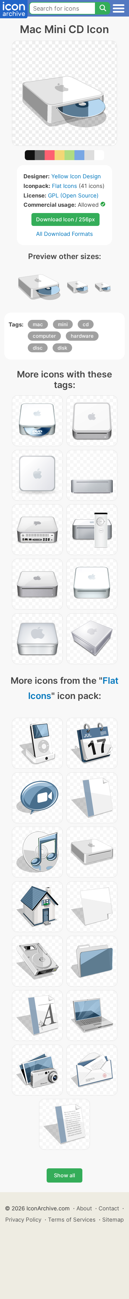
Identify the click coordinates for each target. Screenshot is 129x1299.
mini (63, 324)
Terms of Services (72, 1219)
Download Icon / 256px (65, 219)
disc (38, 348)
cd (86, 324)
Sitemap (113, 1219)
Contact (109, 1208)
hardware (82, 336)
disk (62, 348)
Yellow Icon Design (76, 176)
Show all (64, 1175)
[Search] (102, 8)
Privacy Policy (23, 1219)
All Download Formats (64, 234)
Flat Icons (64, 186)
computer (44, 336)
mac (38, 324)
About (84, 1208)
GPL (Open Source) (73, 195)
